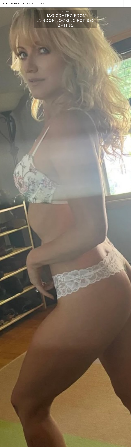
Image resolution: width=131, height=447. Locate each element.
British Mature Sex (16, 3)
